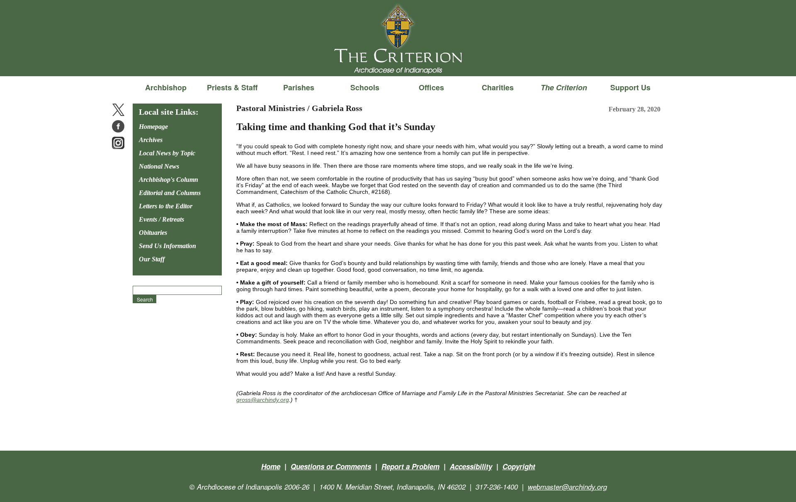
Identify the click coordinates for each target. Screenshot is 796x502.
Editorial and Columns (170, 192)
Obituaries (153, 232)
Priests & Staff (232, 87)
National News (159, 166)
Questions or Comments (331, 466)
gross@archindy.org (262, 399)
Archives (151, 139)
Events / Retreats (161, 219)
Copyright (518, 466)
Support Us (630, 87)
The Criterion (398, 62)
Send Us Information (167, 245)
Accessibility (471, 466)
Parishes (298, 87)
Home (270, 466)
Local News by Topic (167, 153)
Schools (364, 87)
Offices (431, 87)
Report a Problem (410, 466)
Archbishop (166, 87)
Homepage (153, 126)
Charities (498, 87)
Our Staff (152, 259)
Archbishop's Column (168, 179)
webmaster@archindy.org (567, 487)
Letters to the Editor (165, 206)
